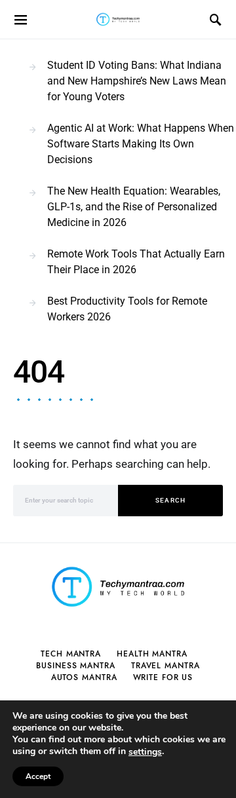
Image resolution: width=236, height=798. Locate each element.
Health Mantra (152, 654)
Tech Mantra (71, 654)
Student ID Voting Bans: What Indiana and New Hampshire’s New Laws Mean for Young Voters (136, 81)
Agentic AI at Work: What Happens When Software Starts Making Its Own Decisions (140, 144)
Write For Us (163, 677)
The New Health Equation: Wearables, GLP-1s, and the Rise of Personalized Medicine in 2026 (133, 207)
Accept (38, 776)
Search (170, 500)
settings (145, 752)
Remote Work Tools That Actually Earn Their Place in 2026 (136, 262)
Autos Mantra (84, 677)
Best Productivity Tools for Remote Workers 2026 (127, 309)
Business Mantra (75, 665)
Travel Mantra (165, 665)
